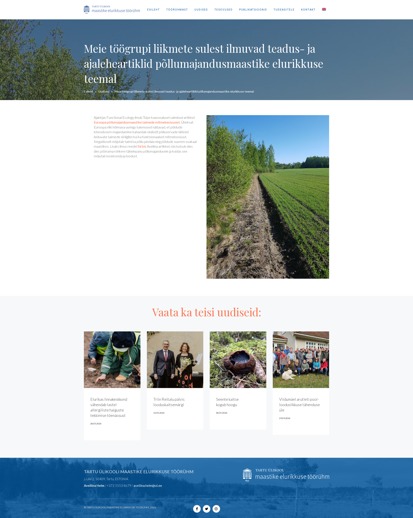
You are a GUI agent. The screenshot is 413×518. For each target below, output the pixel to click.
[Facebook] (197, 509)
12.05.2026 (159, 412)
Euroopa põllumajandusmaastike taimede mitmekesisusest (137, 122)
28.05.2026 (96, 423)
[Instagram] (216, 509)
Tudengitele (284, 9)
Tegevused (223, 9)
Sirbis (142, 146)
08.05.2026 (221, 412)
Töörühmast (177, 9)
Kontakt (308, 9)
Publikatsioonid (253, 9)
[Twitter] (206, 509)
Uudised (201, 9)
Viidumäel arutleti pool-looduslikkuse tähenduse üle (299, 404)
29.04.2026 (284, 418)
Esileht (153, 9)
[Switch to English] (324, 9)
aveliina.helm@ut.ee (148, 485)
